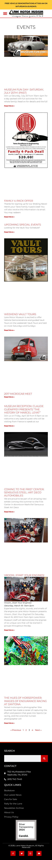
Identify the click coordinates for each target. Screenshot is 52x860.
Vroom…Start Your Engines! (24, 575)
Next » (38, 730)
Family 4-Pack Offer (18, 200)
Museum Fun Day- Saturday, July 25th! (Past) (24, 91)
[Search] (44, 758)
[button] (5, 14)
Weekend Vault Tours (20, 314)
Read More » (9, 106)
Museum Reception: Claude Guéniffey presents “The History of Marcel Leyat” (24, 409)
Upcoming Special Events (22, 224)
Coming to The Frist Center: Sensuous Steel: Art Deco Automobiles (24, 492)
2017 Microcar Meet (18, 393)
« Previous (16, 730)
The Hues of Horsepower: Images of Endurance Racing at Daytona (25, 701)
